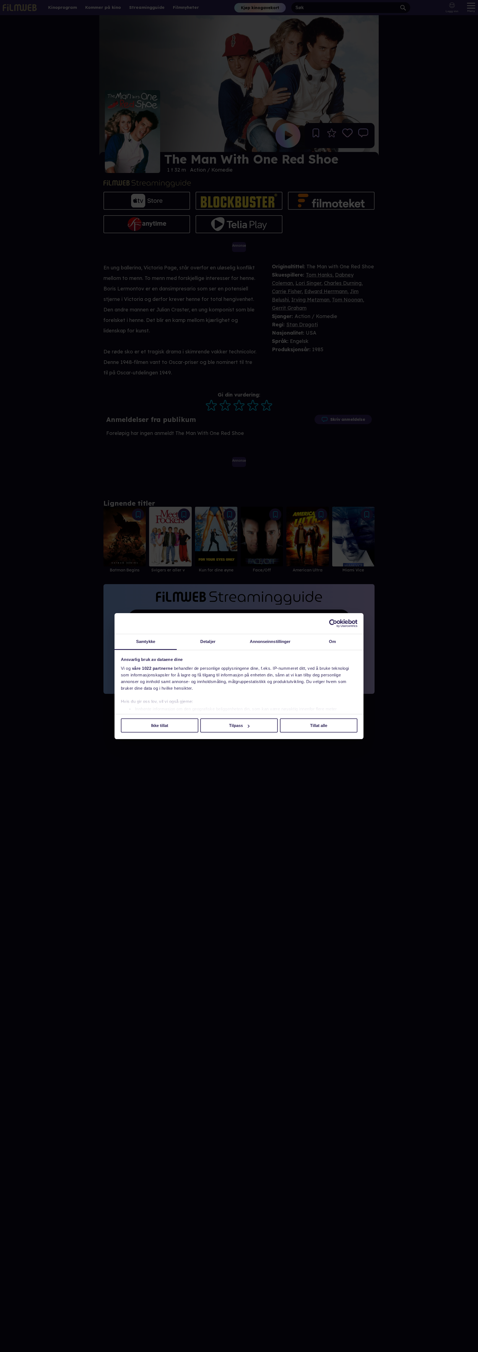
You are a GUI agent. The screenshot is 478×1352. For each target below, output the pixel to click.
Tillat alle (318, 725)
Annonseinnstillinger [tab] (270, 641)
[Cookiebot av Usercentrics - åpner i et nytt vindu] (333, 623)
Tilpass (236, 725)
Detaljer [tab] (207, 641)
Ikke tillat (159, 725)
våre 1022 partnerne (152, 668)
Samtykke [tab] (145, 641)
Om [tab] (332, 641)
